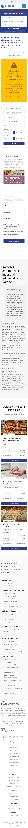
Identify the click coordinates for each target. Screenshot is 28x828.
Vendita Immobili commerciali (14, 786)
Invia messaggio (14, 241)
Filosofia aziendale (14, 756)
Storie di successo (14, 762)
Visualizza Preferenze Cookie (14, 737)
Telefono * (7, 218)
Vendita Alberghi (14, 796)
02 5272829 (14, 1)
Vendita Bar (14, 790)
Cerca (13, 143)
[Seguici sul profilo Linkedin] (11, 826)
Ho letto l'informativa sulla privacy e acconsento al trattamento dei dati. (14, 226)
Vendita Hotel (14, 799)
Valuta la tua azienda (14, 768)
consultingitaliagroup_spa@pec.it (14, 809)
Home (4, 51)
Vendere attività (14, 745)
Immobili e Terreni (21, 51)
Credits (17, 823)
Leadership (14, 765)
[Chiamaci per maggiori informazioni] (18, 826)
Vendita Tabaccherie (14, 777)
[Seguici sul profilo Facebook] (14, 826)
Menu (24, 6)
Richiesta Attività (8, 129)
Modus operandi (14, 759)
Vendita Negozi (14, 783)
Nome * (6, 205)
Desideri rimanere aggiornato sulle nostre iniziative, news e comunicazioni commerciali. (13, 233)
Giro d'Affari (7, 136)
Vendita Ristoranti (14, 780)
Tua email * (7, 212)
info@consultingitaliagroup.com (14, 806)
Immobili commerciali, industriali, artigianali (12, 52)
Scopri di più (7, 228)
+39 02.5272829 (14, 815)
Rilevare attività (14, 747)
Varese (25, 52)
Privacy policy (14, 750)
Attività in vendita (11, 51)
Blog (14, 771)
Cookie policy (14, 753)
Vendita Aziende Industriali (14, 793)
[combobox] (14, 18)
